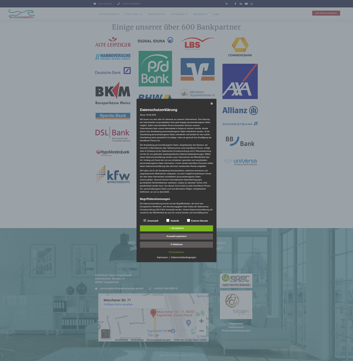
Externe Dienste (199, 221)
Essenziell (153, 221)
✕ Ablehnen (176, 244)
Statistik (175, 221)
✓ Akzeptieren (176, 228)
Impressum (162, 257)
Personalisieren (176, 252)
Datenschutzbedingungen (183, 257)
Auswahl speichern (176, 236)
